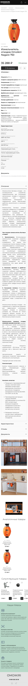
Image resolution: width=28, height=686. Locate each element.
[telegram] (16, 683)
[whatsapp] (12, 683)
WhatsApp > (5, 72)
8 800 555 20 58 (14, 679)
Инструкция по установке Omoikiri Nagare (13, 176)
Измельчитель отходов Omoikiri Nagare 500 (7, 543)
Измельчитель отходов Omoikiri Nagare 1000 (7, 569)
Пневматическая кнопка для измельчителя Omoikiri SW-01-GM (18, 593)
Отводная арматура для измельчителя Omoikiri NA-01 (5, 592)
